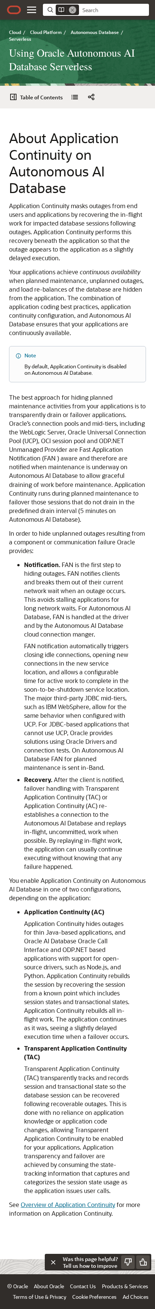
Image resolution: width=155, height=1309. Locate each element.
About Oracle (49, 1286)
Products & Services (125, 1286)
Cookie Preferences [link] (94, 1297)
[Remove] (72, 10)
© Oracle (17, 1286)
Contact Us (83, 1286)
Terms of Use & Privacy (39, 1297)
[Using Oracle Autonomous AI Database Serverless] (74, 97)
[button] (31, 10)
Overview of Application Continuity (68, 1205)
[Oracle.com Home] (14, 10)
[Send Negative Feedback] (128, 1262)
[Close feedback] (53, 1262)
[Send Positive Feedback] (143, 1262)
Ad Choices (136, 1297)
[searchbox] (114, 10)
